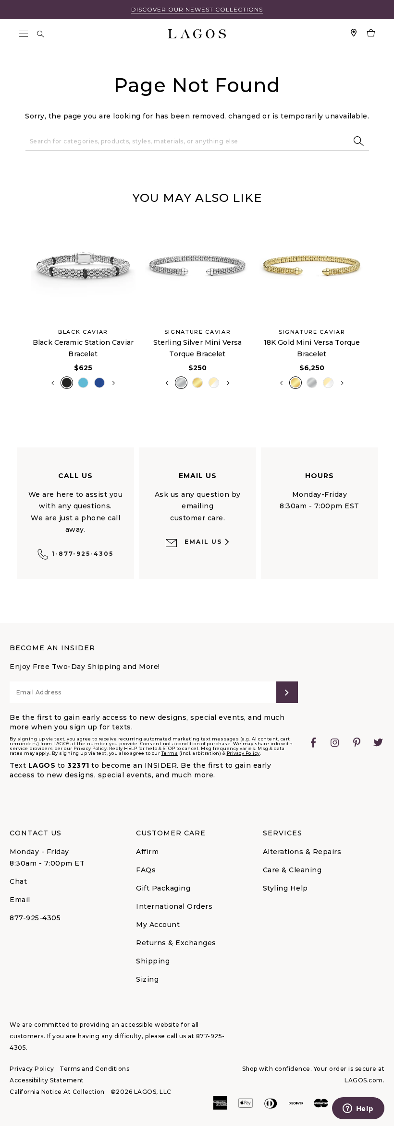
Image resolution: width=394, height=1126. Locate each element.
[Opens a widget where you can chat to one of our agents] (358, 1109)
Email (20, 899)
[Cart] (371, 34)
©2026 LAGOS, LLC (141, 1091)
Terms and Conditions (94, 1068)
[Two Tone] (214, 382)
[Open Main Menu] (23, 34)
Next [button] (113, 383)
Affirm (147, 851)
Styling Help (285, 888)
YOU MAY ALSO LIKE (197, 198)
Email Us (203, 541)
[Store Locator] (353, 34)
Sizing (147, 979)
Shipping (153, 961)
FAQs (146, 870)
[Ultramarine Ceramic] (99, 382)
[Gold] (197, 382)
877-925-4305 (35, 918)
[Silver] (181, 382)
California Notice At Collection (57, 1091)
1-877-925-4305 (82, 553)
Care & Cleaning (292, 870)
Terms (169, 753)
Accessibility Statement (47, 1080)
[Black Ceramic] (67, 382)
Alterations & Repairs (302, 851)
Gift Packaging (163, 888)
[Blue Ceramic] (83, 382)
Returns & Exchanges (176, 942)
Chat (18, 881)
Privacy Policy (243, 753)
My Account (158, 924)
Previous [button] (18, 306)
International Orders (174, 906)
